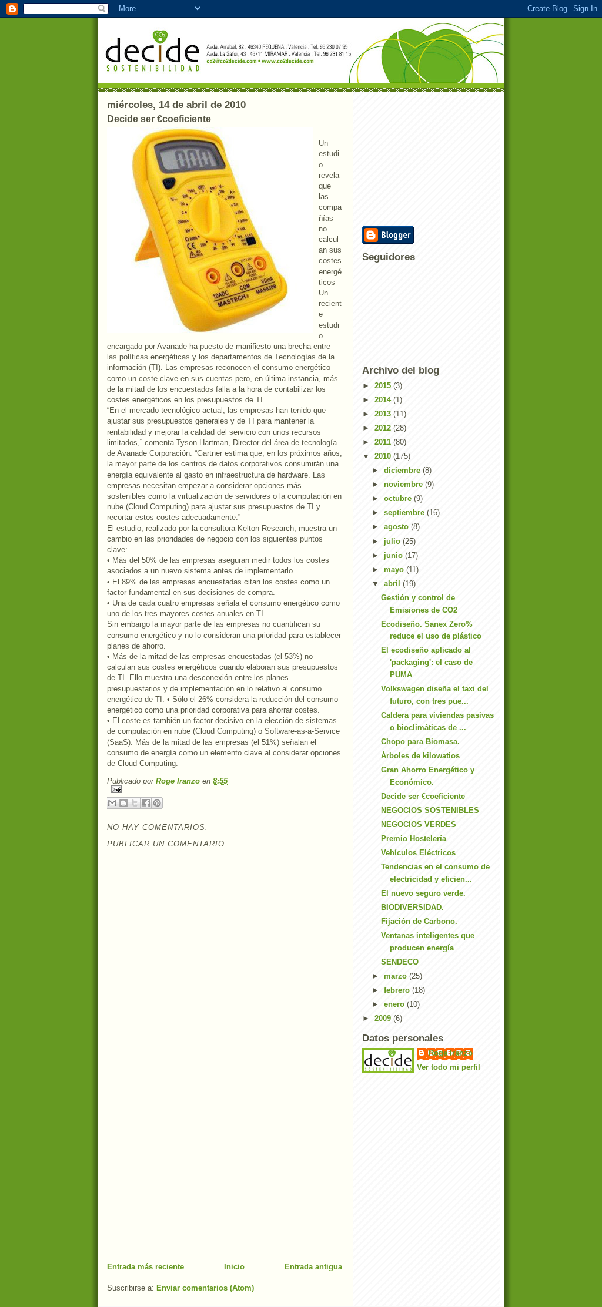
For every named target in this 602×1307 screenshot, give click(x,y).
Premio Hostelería (413, 838)
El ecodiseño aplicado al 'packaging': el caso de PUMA (427, 662)
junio (394, 555)
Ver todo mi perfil (448, 1067)
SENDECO (400, 961)
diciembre (403, 470)
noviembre (404, 484)
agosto (397, 526)
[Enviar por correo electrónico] (112, 803)
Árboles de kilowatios (420, 755)
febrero (398, 990)
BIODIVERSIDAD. (412, 907)
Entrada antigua (313, 1266)
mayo (395, 569)
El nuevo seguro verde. (423, 893)
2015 (383, 385)
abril (393, 583)
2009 (383, 1018)
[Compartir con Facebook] (146, 803)
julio (393, 541)
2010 (383, 456)
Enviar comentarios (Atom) (205, 1288)
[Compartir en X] (135, 803)
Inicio (234, 1266)
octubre (399, 498)
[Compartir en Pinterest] (157, 803)
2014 (383, 399)
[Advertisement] (195, 1179)
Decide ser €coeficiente (423, 796)
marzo (396, 976)
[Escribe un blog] (123, 803)
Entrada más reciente (145, 1266)
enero (395, 1004)
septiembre (405, 512)
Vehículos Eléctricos (418, 852)
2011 (383, 442)
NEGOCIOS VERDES (418, 824)
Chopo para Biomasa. (420, 741)
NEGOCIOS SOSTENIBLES (430, 810)
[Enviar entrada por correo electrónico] (224, 789)
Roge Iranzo (451, 1053)
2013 (383, 413)
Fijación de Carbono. (419, 921)
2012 (383, 428)
